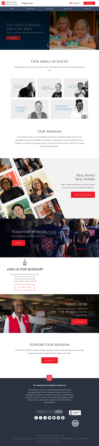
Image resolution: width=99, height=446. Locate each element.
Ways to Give (68, 9)
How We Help (31, 9)
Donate (89, 3)
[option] (49, 30)
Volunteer (18, 243)
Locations (76, 3)
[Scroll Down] (49, 45)
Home (12, 9)
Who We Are (49, 9)
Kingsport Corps (27, 3)
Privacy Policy (67, 438)
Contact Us (87, 9)
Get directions (79, 322)
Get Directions (24, 287)
